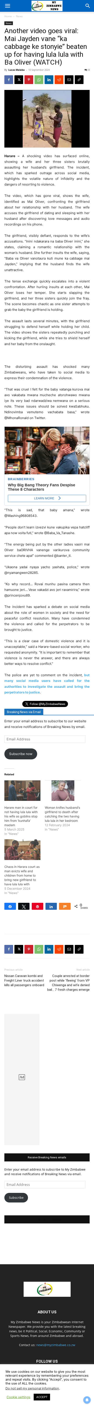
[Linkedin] (49, 79)
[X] (18, 79)
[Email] (69, 79)
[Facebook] (8, 79)
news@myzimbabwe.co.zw (55, 1345)
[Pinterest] (28, 79)
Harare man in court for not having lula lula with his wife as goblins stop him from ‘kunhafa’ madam (21, 816)
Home (8, 16)
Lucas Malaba (16, 69)
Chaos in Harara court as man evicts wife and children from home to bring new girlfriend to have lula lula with (22, 875)
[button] (7, 6)
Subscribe (16, 1197)
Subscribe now (20, 754)
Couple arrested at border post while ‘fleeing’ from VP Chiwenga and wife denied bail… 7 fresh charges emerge (68, 983)
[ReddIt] (59, 79)
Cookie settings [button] (18, 1397)
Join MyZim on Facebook (47, 1219)
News (19, 16)
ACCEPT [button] (41, 1397)
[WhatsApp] (39, 79)
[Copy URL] (79, 79)
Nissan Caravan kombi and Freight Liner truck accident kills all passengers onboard (24, 980)
